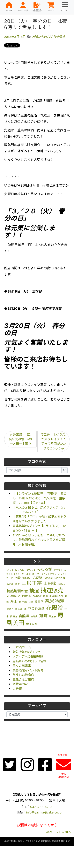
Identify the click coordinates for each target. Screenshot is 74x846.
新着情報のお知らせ (26, 652)
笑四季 (39, 601)
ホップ (35, 574)
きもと (10, 570)
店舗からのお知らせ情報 (29, 661)
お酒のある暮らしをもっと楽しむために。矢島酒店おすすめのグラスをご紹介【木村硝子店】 (39, 539)
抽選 (34, 591)
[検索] (64, 470)
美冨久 (10, 609)
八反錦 (37, 578)
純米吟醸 (54, 601)
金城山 (34, 616)
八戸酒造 (48, 578)
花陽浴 (54, 607)
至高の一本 (21, 609)
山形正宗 (31, 583)
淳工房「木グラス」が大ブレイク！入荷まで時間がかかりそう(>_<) (53, 441)
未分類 (17, 689)
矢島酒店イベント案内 (28, 670)
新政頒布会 (13, 596)
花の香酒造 (36, 609)
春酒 (45, 596)
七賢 (18, 577)
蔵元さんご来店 (23, 680)
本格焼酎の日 (56, 596)
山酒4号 (62, 584)
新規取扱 (26, 596)
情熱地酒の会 (17, 591)
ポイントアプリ (49, 574)
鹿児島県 (31, 624)
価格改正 (26, 578)
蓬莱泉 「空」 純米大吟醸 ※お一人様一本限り (22, 439)
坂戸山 (10, 584)
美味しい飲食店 (23, 675)
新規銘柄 (37, 596)
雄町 (43, 615)
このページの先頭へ (57, 832)
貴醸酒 (24, 616)
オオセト (58, 570)
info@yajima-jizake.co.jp (43, 812)
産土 (13, 601)
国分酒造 (59, 577)
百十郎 (23, 601)
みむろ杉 (44, 569)
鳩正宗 (52, 616)
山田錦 (50, 583)
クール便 (26, 574)
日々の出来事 (22, 666)
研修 (31, 602)
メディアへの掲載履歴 (28, 656)
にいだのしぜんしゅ (25, 570)
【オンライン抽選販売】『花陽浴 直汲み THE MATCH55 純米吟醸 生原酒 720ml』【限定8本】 (40, 498)
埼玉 (17, 584)
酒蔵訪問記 (20, 684)
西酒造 (13, 616)
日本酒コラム (22, 647)
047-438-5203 (41, 807)
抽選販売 (52, 590)
